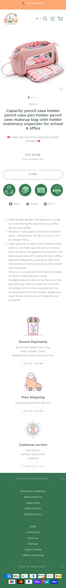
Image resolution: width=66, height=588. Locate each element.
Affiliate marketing (33, 555)
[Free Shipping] (33, 382)
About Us (32, 538)
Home (32, 104)
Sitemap (33, 543)
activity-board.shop (32, 478)
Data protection (33, 496)
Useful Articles (33, 549)
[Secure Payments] (33, 327)
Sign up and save (32, 567)
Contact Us (33, 466)
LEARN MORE (33, 363)
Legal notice (33, 502)
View (33, 174)
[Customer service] (33, 430)
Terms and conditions (33, 491)
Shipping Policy (33, 514)
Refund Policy (33, 508)
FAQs (33, 526)
